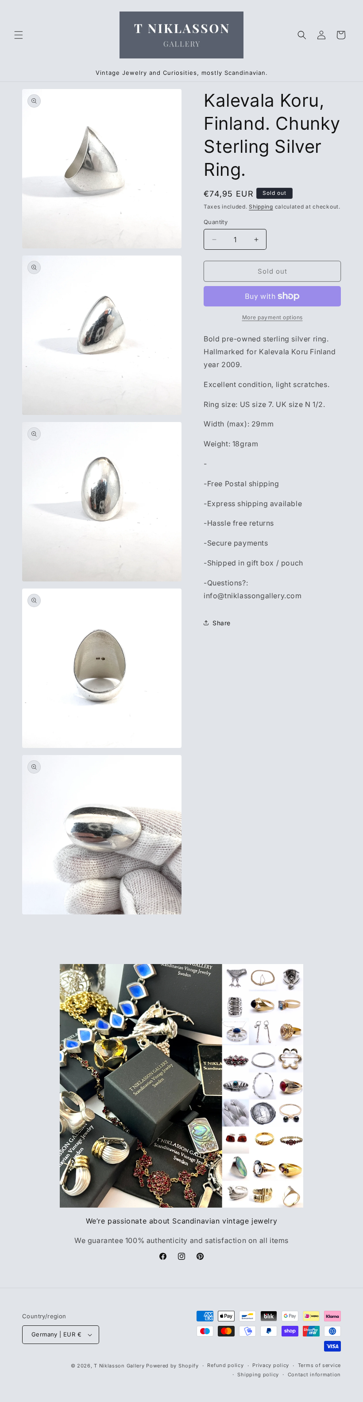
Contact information (314, 1374)
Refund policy (225, 1365)
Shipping (261, 206)
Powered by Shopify (172, 1366)
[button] (18, 35)
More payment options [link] (272, 317)
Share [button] (221, 623)
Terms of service (319, 1365)
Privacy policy (270, 1365)
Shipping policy (258, 1374)
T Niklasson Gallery (119, 1366)
